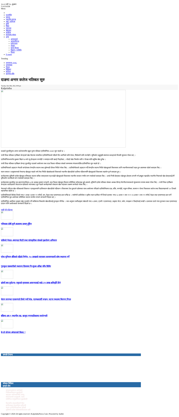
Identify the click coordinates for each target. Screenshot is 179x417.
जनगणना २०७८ (11, 63)
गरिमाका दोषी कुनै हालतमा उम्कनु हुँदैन (16, 224)
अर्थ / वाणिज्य (10, 21)
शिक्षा (7, 26)
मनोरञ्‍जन (14, 43)
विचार (13, 52)
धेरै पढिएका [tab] (9, 210)
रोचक (13, 46)
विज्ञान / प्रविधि (16, 50)
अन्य (7, 37)
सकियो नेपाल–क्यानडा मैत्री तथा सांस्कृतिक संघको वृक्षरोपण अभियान (29, 240)
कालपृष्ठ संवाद (11, 35)
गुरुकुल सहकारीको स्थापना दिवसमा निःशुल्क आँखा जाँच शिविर (26, 266)
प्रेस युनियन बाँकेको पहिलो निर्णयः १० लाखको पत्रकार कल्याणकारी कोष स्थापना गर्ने (35, 256)
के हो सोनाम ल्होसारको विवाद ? (13, 332)
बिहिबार (8, 69)
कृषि (7, 24)
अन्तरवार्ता (14, 39)
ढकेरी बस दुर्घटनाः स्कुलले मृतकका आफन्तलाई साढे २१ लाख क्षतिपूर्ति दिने (31, 282)
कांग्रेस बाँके (10, 74)
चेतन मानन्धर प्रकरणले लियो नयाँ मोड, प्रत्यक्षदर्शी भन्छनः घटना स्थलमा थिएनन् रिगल (36, 299)
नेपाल (8, 67)
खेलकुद (8, 30)
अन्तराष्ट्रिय (15, 41)
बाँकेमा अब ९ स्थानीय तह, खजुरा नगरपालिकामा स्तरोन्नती (24, 315)
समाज (8, 17)
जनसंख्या (9, 65)
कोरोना (8, 71)
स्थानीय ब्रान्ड (11, 19)
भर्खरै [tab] (2, 210)
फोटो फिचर (15, 48)
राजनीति (9, 15)
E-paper (9, 54)
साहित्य (8, 32)
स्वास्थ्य (8, 28)
